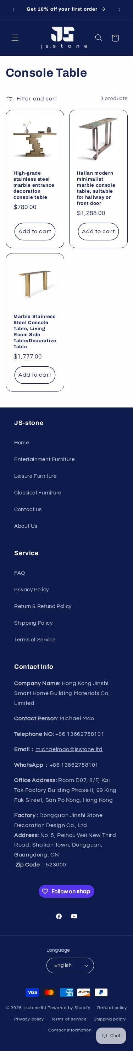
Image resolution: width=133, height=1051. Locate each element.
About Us (26, 526)
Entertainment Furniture (44, 459)
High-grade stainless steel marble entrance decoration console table (34, 185)
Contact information (70, 1030)
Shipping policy (110, 1019)
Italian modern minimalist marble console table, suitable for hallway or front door (96, 188)
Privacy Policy (31, 589)
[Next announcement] (119, 9)
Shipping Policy (33, 623)
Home (21, 442)
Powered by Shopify (69, 1008)
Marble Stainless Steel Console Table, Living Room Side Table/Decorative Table (34, 331)
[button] (15, 38)
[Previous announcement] (13, 9)
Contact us (27, 509)
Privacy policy (29, 1019)
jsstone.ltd (35, 1008)
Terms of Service (35, 639)
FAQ (19, 573)
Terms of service (69, 1019)
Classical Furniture (37, 493)
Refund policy (112, 1008)
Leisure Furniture (35, 476)
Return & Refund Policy (43, 606)
